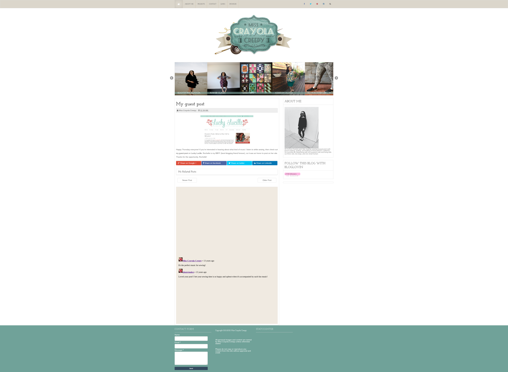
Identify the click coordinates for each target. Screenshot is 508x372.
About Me (189, 4)
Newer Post (187, 180)
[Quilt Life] (256, 79)
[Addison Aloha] (288, 79)
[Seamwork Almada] (191, 79)
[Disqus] (226, 221)
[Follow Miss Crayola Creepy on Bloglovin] (292, 174)
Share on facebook (212, 163)
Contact (212, 4)
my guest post (182, 153)
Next (336, 78)
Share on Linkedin (264, 163)
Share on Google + (188, 163)
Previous (172, 78)
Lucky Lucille (196, 153)
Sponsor (232, 4)
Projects (201, 4)
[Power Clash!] (223, 79)
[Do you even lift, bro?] (321, 79)
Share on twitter (237, 163)
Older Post (267, 180)
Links (223, 4)
